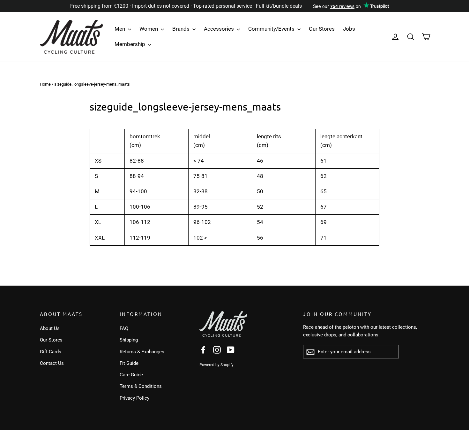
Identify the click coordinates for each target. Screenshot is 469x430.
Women (149, 29)
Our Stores (322, 29)
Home (45, 84)
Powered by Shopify (216, 365)
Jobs (349, 29)
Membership (130, 44)
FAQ (124, 328)
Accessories (219, 29)
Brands (181, 29)
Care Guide (131, 375)
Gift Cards (50, 352)
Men (120, 29)
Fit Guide (129, 363)
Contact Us (52, 363)
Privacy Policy (134, 398)
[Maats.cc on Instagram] (217, 349)
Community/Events (272, 29)
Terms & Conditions (141, 386)
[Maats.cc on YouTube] (230, 349)
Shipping (129, 340)
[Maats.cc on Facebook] (203, 349)
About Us (50, 328)
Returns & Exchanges (142, 352)
